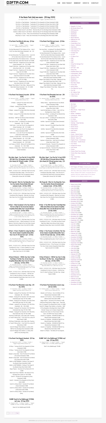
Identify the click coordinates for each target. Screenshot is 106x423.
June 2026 (73, 188)
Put (33, 215)
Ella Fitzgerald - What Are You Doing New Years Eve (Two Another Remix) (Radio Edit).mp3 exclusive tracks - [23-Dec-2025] (22, 184)
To (29, 167)
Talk (47, 343)
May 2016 (73, 267)
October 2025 (74, 203)
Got (29, 166)
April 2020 (73, 252)
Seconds (57, 167)
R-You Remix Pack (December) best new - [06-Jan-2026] (52, 95)
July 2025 (73, 209)
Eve (28, 189)
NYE (20, 167)
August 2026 (74, 184)
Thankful (29, 241)
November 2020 (75, 239)
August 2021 (74, 222)
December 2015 (75, 275)
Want (20, 216)
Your (28, 216)
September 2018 (75, 259)
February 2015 (74, 278)
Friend (41, 215)
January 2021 (74, 235)
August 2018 (74, 261)
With (50, 216)
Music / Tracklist (34, 19)
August (19, 343)
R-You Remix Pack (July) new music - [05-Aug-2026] (37, 17)
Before (50, 166)
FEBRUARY (47, 46)
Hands (19, 215)
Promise (53, 239)
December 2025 (75, 199)
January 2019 (74, 256)
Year (23, 216)
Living (13, 241)
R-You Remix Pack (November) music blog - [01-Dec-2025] (22, 286)
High (22, 215)
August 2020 (74, 244)
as (21, 214)
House (32, 166)
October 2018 (74, 258)
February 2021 (74, 233)
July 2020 (73, 246)
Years (29, 190)
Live (12, 167)
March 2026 (74, 194)
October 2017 (74, 263)
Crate (33, 214)
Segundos (23, 167)
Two (23, 190)
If (34, 240)
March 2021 (74, 231)
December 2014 (75, 282)
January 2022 (74, 212)
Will (34, 267)
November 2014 (75, 284)
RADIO (17, 190)
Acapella (16, 214)
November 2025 (75, 201)
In (24, 215)
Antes (19, 166)
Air (19, 214)
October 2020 (74, 241)
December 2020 (75, 237)
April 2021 (73, 229)
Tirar (27, 167)
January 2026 (74, 197)
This (57, 239)
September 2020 (75, 243)
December (47, 99)
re (25, 241)
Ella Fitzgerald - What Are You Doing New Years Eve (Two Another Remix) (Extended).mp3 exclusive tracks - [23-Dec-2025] (52, 184)
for (33, 240)
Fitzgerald (31, 189)
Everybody (15, 215)
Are (18, 189)
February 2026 (74, 195)
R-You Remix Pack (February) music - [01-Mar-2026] (52, 42)
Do (64, 238)
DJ (9, 215)
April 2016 (73, 269)
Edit (25, 166)
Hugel (10, 167)
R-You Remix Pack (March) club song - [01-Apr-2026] (22, 42)
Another (15, 189)
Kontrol (19, 267)
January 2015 (74, 280)
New (14, 190)
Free (27, 166)
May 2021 (73, 227)
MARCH (17, 46)
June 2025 (73, 211)
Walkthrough (58, 343)
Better (50, 238)
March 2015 (74, 276)
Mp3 (15, 167)
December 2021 (75, 214)
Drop (56, 166)
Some (47, 216)
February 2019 (74, 254)
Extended (61, 189)
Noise (56, 215)
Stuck (18, 404)
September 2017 (75, 265)
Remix (51, 19)
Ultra (31, 167)
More (16, 241)
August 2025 (74, 207)
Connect (29, 214)
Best (50, 214)
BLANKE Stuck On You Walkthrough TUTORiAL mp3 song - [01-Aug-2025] (22, 400)
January (17, 99)
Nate (17, 167)
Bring (21, 266)
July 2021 (73, 224)
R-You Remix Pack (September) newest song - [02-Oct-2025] (52, 286)
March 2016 (74, 271)
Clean (22, 166)
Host (14, 267)
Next (17, 413)
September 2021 (75, 220)
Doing (21, 189)
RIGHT (61, 215)
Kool (26, 215)
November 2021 (75, 216)
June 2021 (73, 226)
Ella (26, 189)
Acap (45, 264)
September (55, 290)
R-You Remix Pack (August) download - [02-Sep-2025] (22, 339)
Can (23, 214)
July (45, 19)
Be (19, 266)
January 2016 (74, 273)
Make (48, 215)
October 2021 (74, 218)
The (16, 216)
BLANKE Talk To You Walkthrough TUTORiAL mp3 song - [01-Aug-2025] (52, 339)
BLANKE (44, 343)
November (19, 290)
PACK (47, 19)
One (23, 241)
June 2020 (73, 248)
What (26, 190)
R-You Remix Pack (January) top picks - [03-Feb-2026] (22, 95)
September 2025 (75, 205)
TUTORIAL (52, 343)
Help (12, 267)
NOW (59, 215)
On (15, 404)
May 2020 (73, 250)
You (55, 19)
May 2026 (73, 190)
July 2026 (73, 186)
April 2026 (73, 192)
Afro (16, 166)
